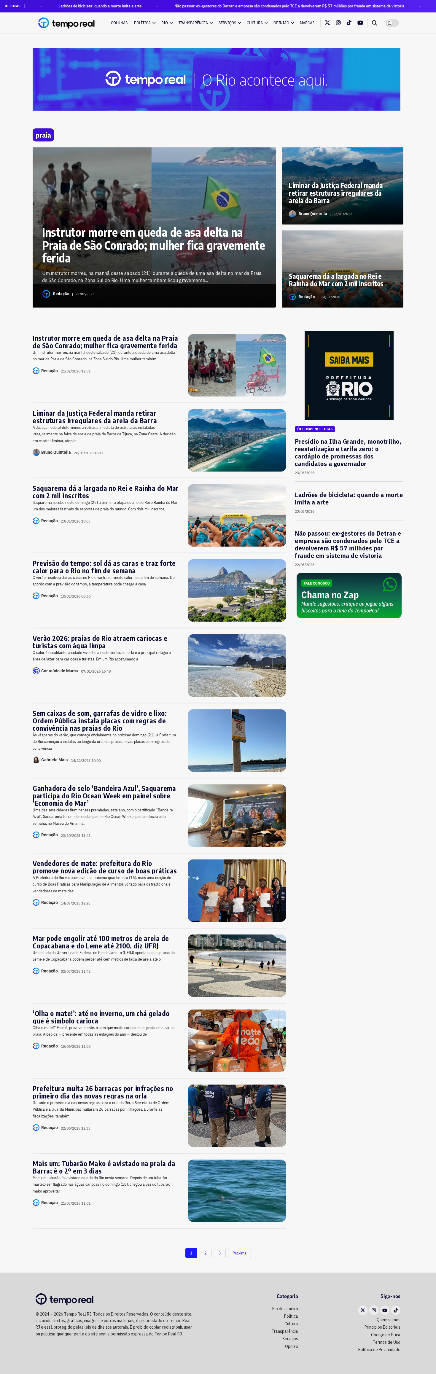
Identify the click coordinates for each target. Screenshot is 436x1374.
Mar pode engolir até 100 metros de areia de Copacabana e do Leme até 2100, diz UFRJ (101, 941)
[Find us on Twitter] (327, 22)
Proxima (239, 1253)
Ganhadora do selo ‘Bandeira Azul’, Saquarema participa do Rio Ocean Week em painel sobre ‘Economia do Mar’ (104, 795)
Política (142, 23)
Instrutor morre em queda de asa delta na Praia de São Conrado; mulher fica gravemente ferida (105, 341)
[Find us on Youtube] (360, 23)
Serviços (227, 23)
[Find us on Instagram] (338, 23)
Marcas (307, 23)
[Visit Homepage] (66, 23)
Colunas (119, 23)
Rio (164, 23)
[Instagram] (373, 1310)
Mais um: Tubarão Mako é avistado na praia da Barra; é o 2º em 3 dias (104, 1167)
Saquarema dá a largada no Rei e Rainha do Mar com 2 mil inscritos (106, 491)
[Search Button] (374, 22)
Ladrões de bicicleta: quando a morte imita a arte (50, 6)
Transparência (193, 23)
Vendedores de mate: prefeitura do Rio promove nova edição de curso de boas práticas (105, 866)
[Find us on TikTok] (349, 22)
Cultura (255, 23)
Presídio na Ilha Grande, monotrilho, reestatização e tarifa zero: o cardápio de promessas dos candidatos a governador (348, 452)
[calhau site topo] (216, 79)
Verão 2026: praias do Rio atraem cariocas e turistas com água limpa (100, 641)
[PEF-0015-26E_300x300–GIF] (349, 375)
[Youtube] (384, 1310)
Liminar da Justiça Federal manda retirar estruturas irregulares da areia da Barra (95, 416)
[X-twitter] (362, 1310)
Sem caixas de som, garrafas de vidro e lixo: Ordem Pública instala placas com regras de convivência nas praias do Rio (100, 720)
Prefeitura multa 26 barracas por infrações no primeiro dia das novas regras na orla (103, 1092)
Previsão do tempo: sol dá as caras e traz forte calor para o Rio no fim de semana (104, 566)
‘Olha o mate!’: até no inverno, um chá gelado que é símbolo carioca (101, 1017)
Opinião (281, 23)
